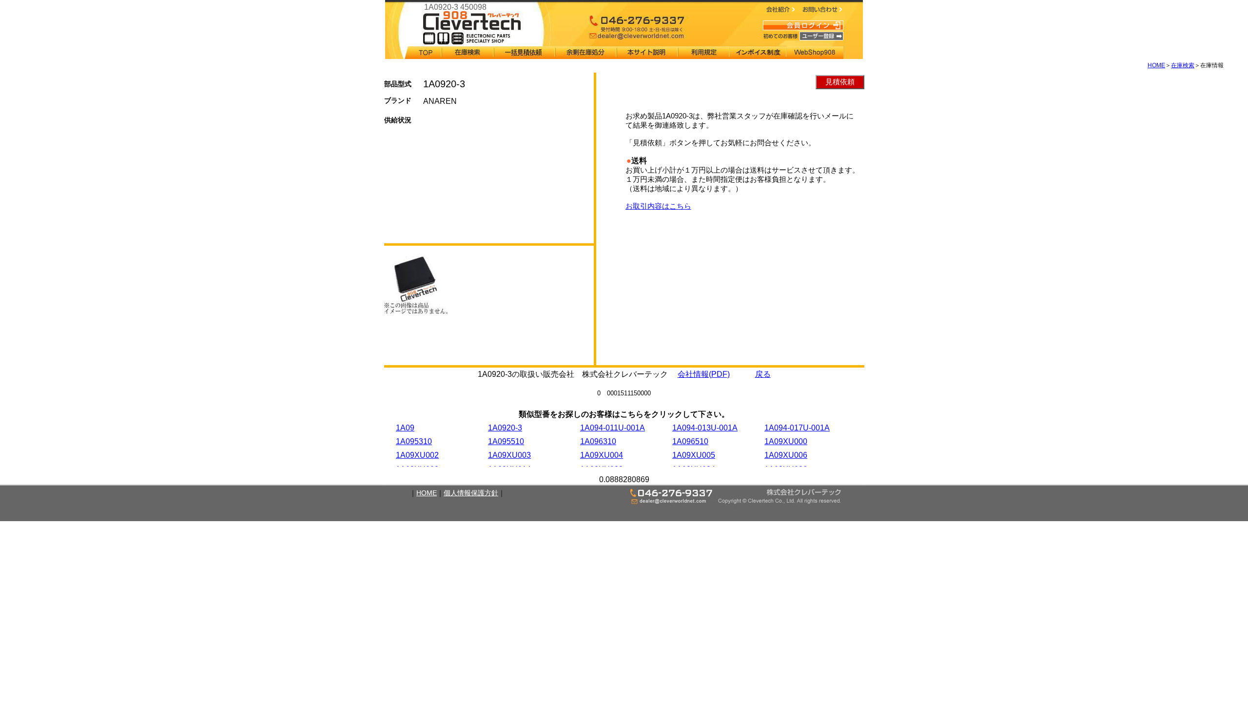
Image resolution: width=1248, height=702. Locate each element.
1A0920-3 (505, 428)
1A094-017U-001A (797, 428)
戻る (763, 374)
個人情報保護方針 (471, 493)
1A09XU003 (509, 455)
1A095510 (506, 441)
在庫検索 (1182, 65)
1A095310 (414, 441)
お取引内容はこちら (658, 206)
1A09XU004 (601, 455)
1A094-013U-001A (705, 428)
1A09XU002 (417, 455)
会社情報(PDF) (704, 374)
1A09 (405, 428)
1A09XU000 (785, 441)
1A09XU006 (785, 455)
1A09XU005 (693, 455)
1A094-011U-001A (612, 428)
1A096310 (598, 441)
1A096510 (690, 441)
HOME (1156, 65)
